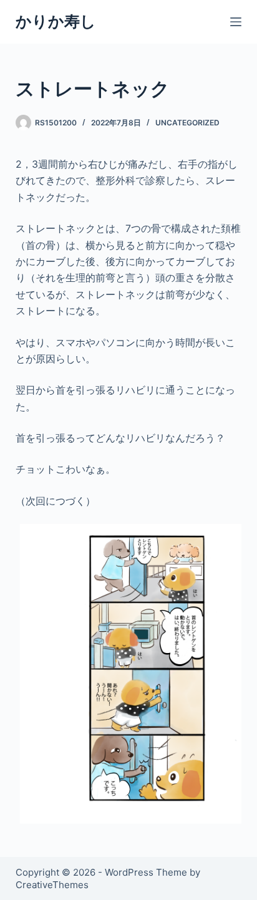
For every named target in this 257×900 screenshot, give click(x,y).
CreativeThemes (52, 885)
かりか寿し (56, 21)
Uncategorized (187, 122)
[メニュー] (235, 21)
